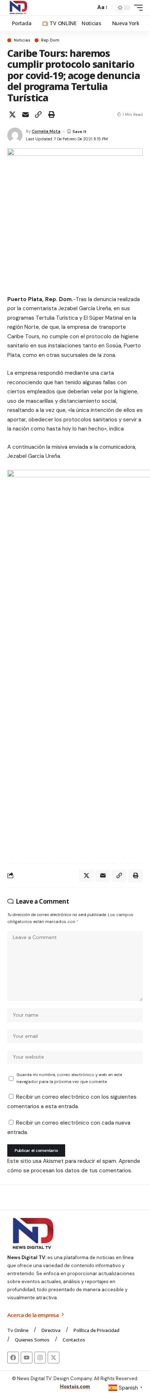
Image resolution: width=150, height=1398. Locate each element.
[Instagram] (40, 1357)
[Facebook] (13, 1357)
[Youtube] (26, 1357)
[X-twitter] (53, 1357)
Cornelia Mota (46, 131)
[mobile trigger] (136, 8)
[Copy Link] (38, 114)
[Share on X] (12, 114)
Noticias (22, 40)
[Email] (25, 114)
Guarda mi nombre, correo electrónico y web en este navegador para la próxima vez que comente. (69, 1078)
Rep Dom (50, 40)
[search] (88, 7)
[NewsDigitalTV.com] (17, 8)
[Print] (51, 114)
